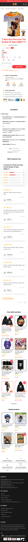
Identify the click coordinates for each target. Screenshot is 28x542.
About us (3, 493)
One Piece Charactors (10, 9)
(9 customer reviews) (12, 45)
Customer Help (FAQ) (5, 516)
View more (14, 403)
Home (2, 9)
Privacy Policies (4, 497)
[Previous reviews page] (18, 302)
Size (3, 54)
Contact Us (3, 514)
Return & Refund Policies (6, 512)
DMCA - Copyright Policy (6, 499)
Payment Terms (4, 510)
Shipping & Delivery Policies (7, 508)
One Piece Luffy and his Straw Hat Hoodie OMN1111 (20, 329)
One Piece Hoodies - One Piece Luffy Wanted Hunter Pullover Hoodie (20, 395)
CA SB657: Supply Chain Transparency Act (10, 501)
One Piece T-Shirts (16, 150)
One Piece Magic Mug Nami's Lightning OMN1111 (6, 374)
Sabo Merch (21, 9)
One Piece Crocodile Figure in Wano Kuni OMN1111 (6, 395)
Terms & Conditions (5, 495)
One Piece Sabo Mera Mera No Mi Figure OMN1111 (6, 447)
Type (3, 50)
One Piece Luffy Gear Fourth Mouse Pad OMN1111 (19, 352)
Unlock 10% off (3, 535)
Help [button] (25, 540)
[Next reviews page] (25, 302)
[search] (24, 4)
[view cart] (26, 4)
